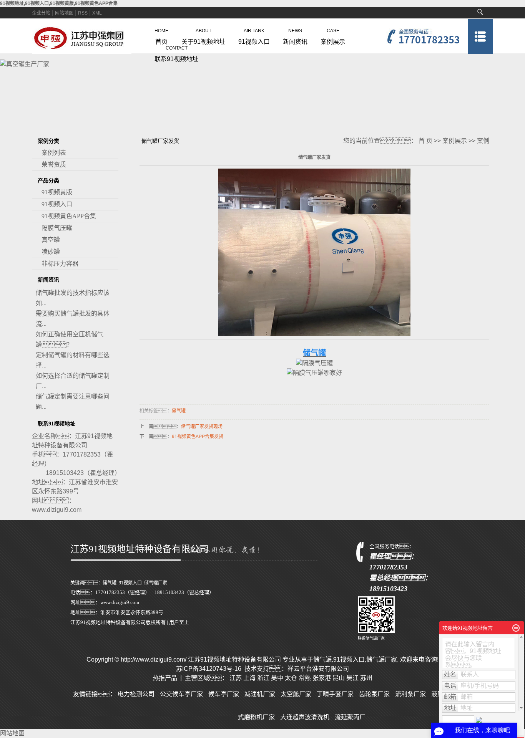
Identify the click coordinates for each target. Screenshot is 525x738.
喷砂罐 (51, 251)
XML (97, 13)
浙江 (263, 678)
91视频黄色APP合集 (69, 216)
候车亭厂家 (223, 694)
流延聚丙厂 (350, 717)
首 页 (425, 140)
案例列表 (54, 152)
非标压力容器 (60, 263)
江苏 (235, 678)
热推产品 (165, 678)
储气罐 (179, 411)
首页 (161, 35)
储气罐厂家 (155, 583)
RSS (83, 13)
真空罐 (51, 240)
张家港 (321, 678)
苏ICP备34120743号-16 (208, 668)
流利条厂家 (410, 694)
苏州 (366, 678)
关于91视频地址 (203, 35)
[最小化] (516, 628)
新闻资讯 (295, 35)
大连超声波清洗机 (304, 717)
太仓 (291, 678)
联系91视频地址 (176, 52)
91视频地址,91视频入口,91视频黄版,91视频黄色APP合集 (59, 3)
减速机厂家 (259, 694)
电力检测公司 (136, 694)
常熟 (305, 678)
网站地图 (64, 13)
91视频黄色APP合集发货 (197, 436)
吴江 (352, 678)
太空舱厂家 (296, 694)
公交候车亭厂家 (181, 694)
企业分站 (41, 13)
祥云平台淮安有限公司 (318, 668)
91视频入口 (254, 35)
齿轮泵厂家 (374, 694)
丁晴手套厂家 (335, 694)
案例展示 (333, 35)
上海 (249, 678)
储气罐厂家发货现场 (202, 426)
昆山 (338, 678)
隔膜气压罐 (57, 228)
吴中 (277, 678)
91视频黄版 (57, 192)
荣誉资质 (54, 164)
